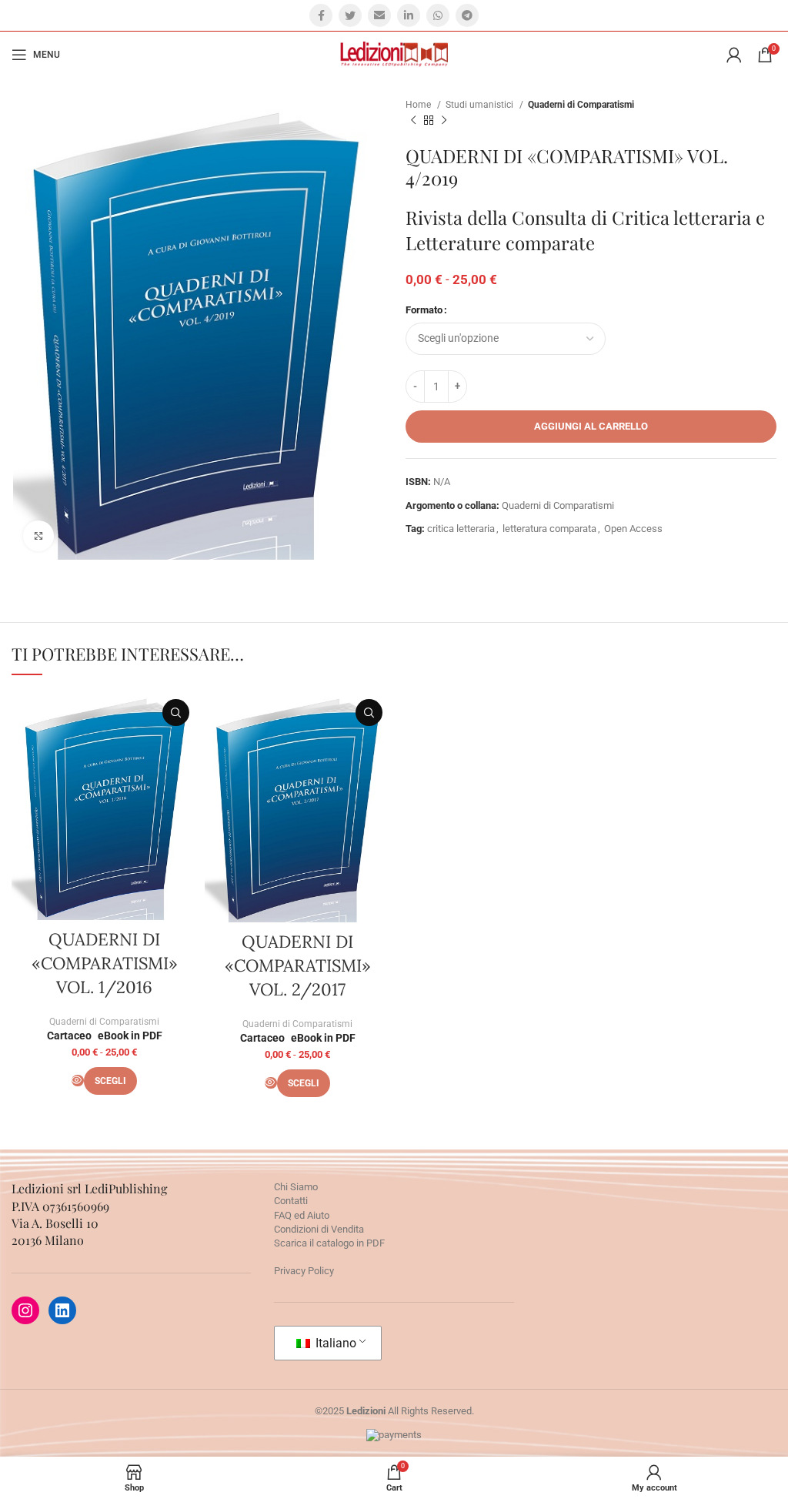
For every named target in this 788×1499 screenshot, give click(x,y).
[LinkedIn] (62, 1310)
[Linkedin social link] (408, 15)
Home (419, 104)
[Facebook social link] (320, 15)
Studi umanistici (481, 104)
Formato (424, 310)
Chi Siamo (296, 1187)
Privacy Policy (304, 1270)
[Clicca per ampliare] (38, 535)
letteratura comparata (549, 528)
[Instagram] (25, 1310)
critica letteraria (461, 528)
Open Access (633, 528)
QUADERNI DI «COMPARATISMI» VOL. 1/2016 (105, 963)
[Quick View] (78, 1080)
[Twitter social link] (350, 15)
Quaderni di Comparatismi (581, 104)
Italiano (334, 1343)
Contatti (291, 1200)
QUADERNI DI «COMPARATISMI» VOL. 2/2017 (298, 965)
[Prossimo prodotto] (444, 121)
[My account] (734, 54)
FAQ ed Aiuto (301, 1215)
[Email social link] (379, 15)
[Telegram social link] (467, 15)
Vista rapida (175, 712)
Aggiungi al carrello (591, 426)
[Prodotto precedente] (413, 121)
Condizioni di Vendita (319, 1229)
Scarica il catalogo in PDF (329, 1243)
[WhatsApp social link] (437, 15)
